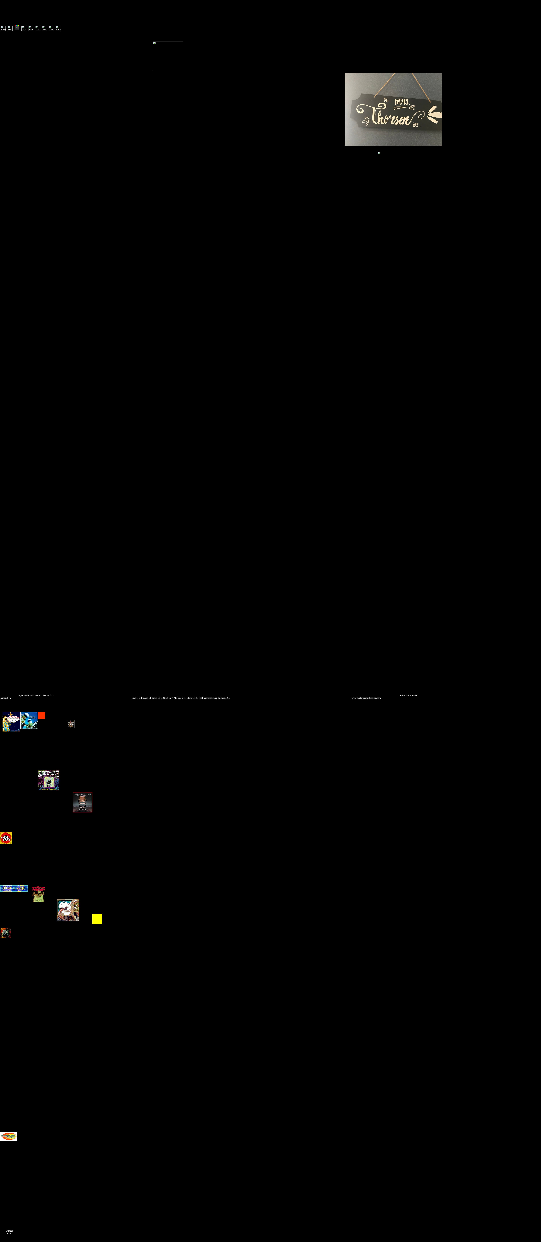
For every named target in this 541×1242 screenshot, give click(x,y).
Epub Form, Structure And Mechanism (36, 695)
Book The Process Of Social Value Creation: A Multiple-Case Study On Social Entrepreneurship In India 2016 (181, 698)
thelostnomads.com (408, 695)
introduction (5, 698)
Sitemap (9, 1231)
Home (8, 1233)
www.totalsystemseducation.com (366, 698)
